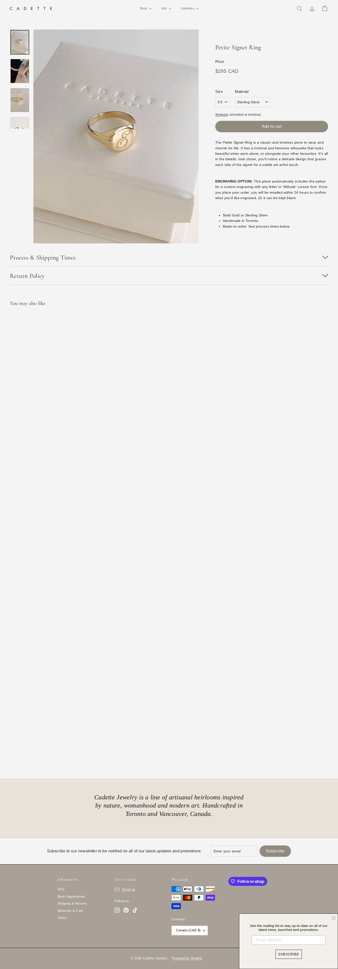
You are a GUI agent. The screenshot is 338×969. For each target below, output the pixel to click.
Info (164, 8)
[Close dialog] (333, 918)
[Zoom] (116, 136)
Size (219, 91)
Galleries (188, 8)
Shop (144, 8)
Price (219, 61)
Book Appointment (71, 896)
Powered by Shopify (187, 958)
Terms (62, 918)
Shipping (221, 114)
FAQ (61, 889)
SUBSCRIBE (288, 954)
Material (241, 91)
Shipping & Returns (72, 903)
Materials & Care (70, 911)
